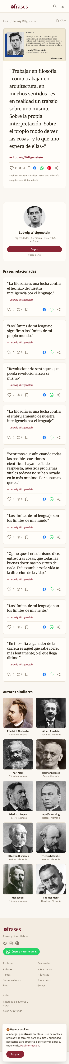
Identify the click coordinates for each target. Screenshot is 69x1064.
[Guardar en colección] (29, 168)
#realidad (33, 175)
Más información (29, 1046)
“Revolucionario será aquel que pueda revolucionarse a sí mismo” (32, 374)
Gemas (41, 986)
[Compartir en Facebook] (35, 168)
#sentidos (44, 175)
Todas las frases (12, 980)
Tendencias (44, 980)
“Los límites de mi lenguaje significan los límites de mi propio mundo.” (29, 331)
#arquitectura (16, 180)
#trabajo (13, 175)
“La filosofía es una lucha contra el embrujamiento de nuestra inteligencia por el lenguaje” (34, 416)
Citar (63, 21)
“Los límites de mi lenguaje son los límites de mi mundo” (33, 518)
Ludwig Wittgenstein (24, 21)
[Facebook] (5, 943)
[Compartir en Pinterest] (49, 168)
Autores (7, 969)
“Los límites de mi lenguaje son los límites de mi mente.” (33, 608)
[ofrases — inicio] (20, 6)
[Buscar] (54, 6)
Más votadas (45, 969)
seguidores (34, 255)
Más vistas (43, 975)
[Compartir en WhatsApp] (42, 168)
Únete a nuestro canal (24, 952)
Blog (5, 986)
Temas (7, 975)
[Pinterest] (17, 943)
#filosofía (54, 175)
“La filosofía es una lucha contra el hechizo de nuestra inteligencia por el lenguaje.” (34, 288)
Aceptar (15, 1054)
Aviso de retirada (12, 1011)
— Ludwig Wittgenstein (26, 157)
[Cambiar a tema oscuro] (62, 6)
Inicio (6, 21)
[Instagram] (11, 943)
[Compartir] (56, 168)
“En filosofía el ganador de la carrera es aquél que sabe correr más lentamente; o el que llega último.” (33, 650)
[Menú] (5, 6)
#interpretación (31, 180)
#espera (23, 175)
